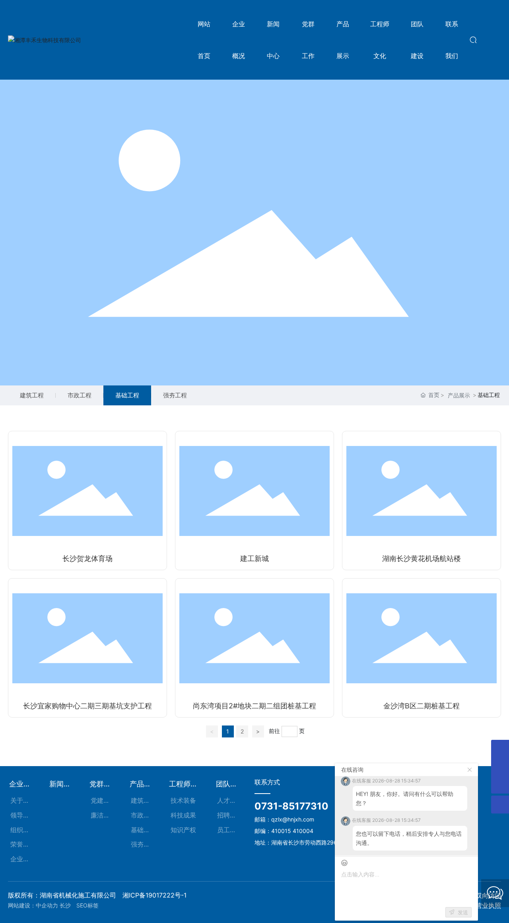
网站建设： (22, 905)
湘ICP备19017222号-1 (154, 895)
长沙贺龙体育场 (87, 558)
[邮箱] (500, 749)
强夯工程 (175, 395)
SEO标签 (87, 905)
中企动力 (47, 905)
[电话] (500, 767)
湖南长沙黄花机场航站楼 (421, 558)
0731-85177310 (291, 806)
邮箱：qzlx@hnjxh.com (284, 819)
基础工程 (127, 395)
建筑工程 (32, 395)
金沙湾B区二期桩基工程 (421, 706)
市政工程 (79, 395)
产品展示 (459, 395)
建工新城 (254, 558)
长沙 (67, 905)
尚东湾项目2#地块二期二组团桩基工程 (254, 706)
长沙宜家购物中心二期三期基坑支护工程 (87, 706)
